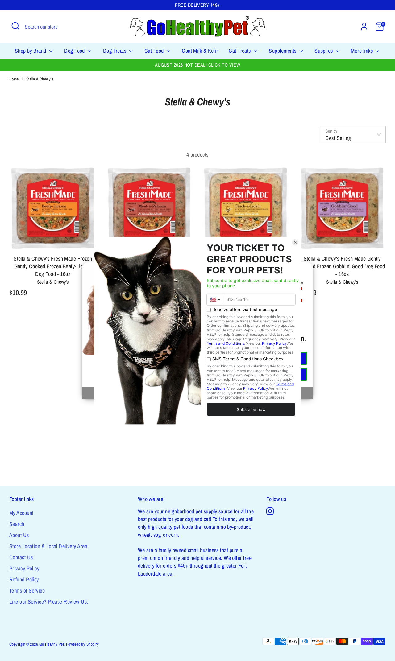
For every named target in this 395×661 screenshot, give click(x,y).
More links (362, 51)
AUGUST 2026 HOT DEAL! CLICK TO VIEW (197, 65)
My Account (21, 513)
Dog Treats (115, 51)
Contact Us (21, 557)
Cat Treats (240, 51)
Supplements (283, 51)
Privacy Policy (24, 568)
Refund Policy (24, 579)
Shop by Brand (31, 51)
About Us (19, 535)
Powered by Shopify (82, 644)
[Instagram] (270, 511)
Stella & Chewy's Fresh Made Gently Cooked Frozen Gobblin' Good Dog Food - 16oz (342, 266)
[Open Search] (15, 26)
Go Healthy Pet (51, 644)
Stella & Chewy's (39, 79)
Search (16, 524)
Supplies (324, 51)
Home (14, 79)
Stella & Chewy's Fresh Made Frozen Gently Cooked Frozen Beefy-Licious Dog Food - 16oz (53, 266)
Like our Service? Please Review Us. (48, 602)
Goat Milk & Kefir (200, 51)
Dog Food (75, 51)
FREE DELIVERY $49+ (197, 5)
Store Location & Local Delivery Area (48, 546)
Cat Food (154, 51)
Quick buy (53, 241)
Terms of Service (27, 590)
